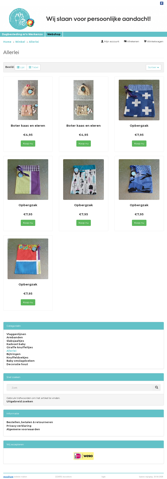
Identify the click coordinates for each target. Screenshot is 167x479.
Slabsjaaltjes (15, 341)
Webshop (53, 34)
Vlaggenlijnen (16, 334)
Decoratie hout (17, 364)
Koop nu (28, 143)
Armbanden (15, 337)
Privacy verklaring (19, 425)
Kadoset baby (16, 344)
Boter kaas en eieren (28, 125)
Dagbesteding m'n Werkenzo (22, 34)
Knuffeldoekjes (17, 357)
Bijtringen (14, 354)
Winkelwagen (154, 41)
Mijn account (111, 41)
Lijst (22, 67)
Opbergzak (139, 125)
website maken (20, 477)
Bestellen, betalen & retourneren (30, 422)
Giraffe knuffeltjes (20, 347)
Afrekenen (132, 41)
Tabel (34, 67)
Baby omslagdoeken (21, 360)
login (103, 477)
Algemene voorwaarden (23, 429)
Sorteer (152, 67)
